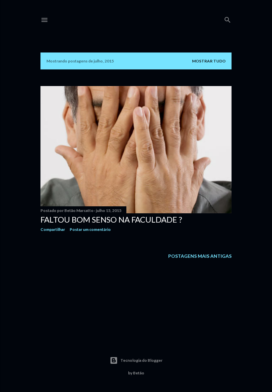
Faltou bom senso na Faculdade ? (111, 219)
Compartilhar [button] (52, 229)
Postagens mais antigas (200, 256)
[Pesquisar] (228, 18)
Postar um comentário (90, 229)
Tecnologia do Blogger (141, 360)
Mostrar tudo (209, 60)
